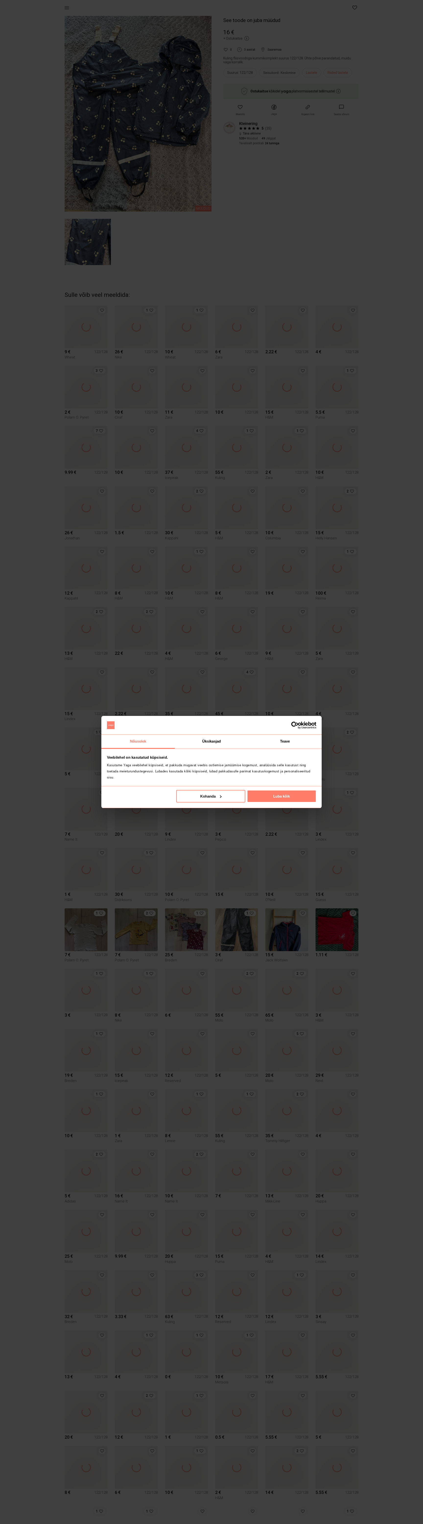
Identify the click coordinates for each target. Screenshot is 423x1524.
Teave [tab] (285, 741)
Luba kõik (281, 796)
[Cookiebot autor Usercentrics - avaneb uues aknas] (294, 725)
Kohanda (208, 796)
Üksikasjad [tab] (211, 741)
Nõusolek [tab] (138, 741)
